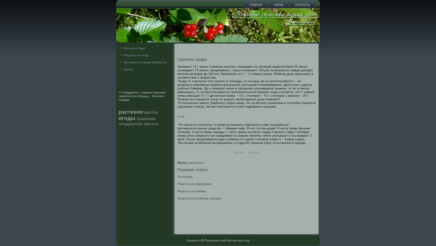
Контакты (302, 5)
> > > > (254, 153)
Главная (255, 5)
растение (195, 163)
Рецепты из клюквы (191, 191)
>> (121, 92)
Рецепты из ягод (136, 55)
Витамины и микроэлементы (145, 62)
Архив (278, 5)
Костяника (185, 176)
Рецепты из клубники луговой (199, 198)
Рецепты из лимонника (194, 184)
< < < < (239, 153)
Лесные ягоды (134, 48)
